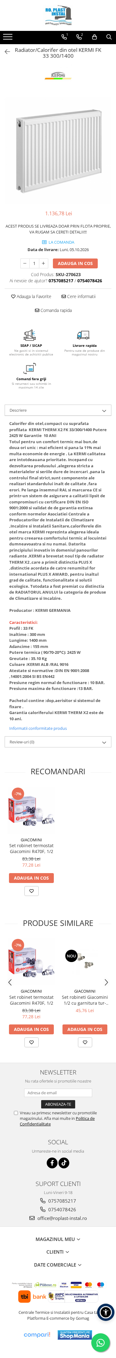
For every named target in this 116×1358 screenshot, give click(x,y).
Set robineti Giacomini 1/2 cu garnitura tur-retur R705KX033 (85, 1000)
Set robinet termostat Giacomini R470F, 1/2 (31, 848)
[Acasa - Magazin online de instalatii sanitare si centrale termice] (58, 15)
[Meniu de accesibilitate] (105, 1312)
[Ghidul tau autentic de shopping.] (36, 1335)
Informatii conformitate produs (38, 728)
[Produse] (8, 38)
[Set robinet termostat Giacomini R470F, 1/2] (31, 810)
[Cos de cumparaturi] (94, 37)
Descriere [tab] (18, 410)
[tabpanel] (58, 150)
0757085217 (61, 1201)
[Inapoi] (4, 52)
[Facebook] (52, 1163)
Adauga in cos (75, 263)
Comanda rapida (55, 310)
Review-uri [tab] (22, 742)
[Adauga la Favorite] (31, 891)
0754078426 (61, 1209)
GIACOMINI (31, 840)
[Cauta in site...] (109, 37)
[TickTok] (63, 1163)
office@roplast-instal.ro (61, 1218)
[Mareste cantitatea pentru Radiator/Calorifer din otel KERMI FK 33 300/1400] (43, 263)
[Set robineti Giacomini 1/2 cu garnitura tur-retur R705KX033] (85, 961)
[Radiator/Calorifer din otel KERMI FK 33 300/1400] (58, 150)
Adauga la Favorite (33, 296)
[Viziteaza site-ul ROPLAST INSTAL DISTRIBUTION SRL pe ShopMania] (75, 1335)
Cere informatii (81, 296)
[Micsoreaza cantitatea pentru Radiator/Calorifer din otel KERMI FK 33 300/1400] (25, 263)
